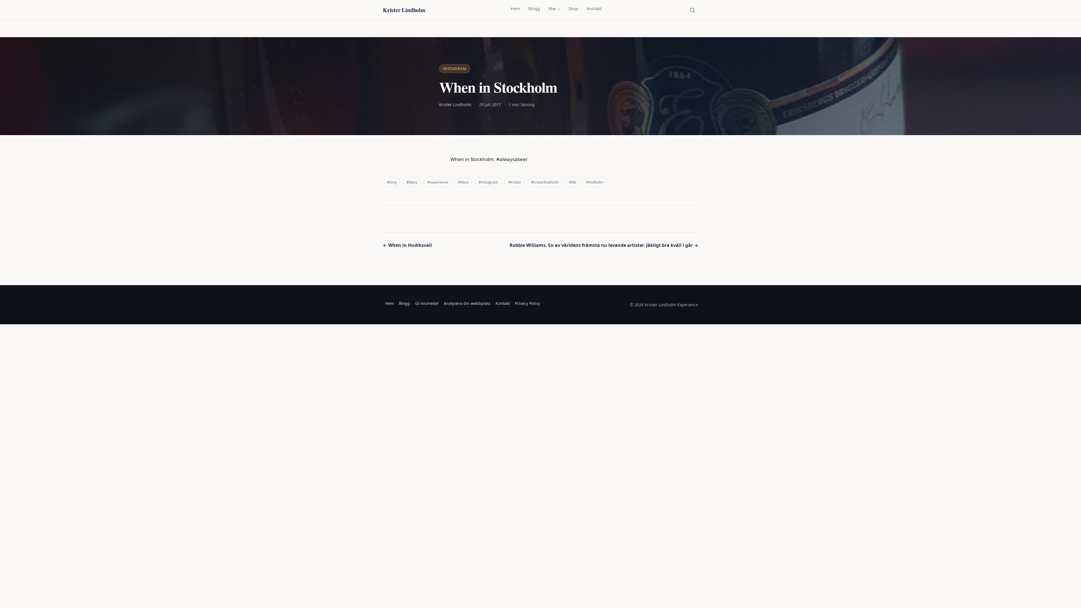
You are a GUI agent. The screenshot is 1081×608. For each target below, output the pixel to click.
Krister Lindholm (404, 10)
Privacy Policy (527, 303)
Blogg (534, 8)
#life (572, 182)
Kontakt (594, 8)
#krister (514, 182)
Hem (515, 8)
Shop (573, 8)
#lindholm (594, 182)
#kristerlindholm (545, 182)
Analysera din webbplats (467, 303)
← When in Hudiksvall (407, 245)
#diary (412, 182)
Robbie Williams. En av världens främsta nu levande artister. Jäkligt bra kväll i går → (604, 245)
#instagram (488, 182)
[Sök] (692, 10)
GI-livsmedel (427, 303)
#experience (437, 182)
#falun (463, 182)
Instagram (454, 68)
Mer (552, 8)
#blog (392, 182)
